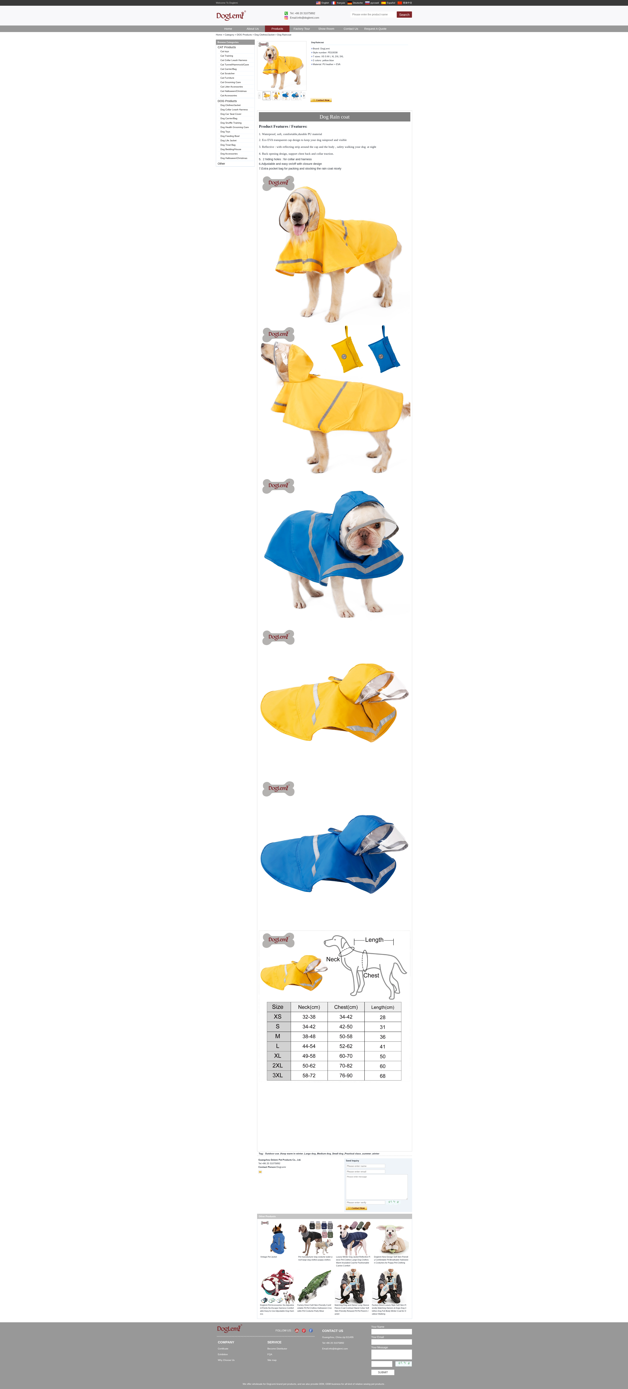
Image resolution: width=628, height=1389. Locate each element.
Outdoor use (272, 1153)
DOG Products (244, 34)
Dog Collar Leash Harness (234, 109)
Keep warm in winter (291, 1153)
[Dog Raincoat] (281, 66)
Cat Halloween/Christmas (233, 91)
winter (375, 1153)
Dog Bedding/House (230, 149)
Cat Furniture (227, 78)
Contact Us (351, 28)
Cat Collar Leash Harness (233, 60)
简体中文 (407, 2)
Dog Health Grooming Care (234, 127)
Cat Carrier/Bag (228, 69)
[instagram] (304, 1330)
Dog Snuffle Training (231, 122)
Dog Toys (225, 131)
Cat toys (224, 51)
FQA (269, 1354)
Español (391, 2)
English (325, 2)
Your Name (377, 1326)
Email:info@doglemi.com (304, 17)
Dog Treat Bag (228, 145)
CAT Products (227, 47)
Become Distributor (277, 1348)
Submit (383, 1372)
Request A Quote (375, 28)
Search (404, 15)
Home (228, 28)
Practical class (353, 1153)
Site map (272, 1360)
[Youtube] (297, 1330)
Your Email (377, 1337)
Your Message (379, 1347)
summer (366, 1153)
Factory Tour (302, 28)
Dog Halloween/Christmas (233, 158)
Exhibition (223, 1354)
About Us (253, 28)
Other (221, 163)
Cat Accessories (228, 95)
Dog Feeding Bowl (229, 136)
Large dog (310, 1153)
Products (277, 28)
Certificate (223, 1348)
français (341, 2)
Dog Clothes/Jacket (264, 34)
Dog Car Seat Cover (230, 114)
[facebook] (311, 1330)
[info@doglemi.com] (260, 1172)
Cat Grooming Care (230, 82)
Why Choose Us (226, 1360)
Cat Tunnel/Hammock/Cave (234, 64)
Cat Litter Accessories (231, 86)
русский (375, 2)
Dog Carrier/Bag (228, 118)
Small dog (337, 1153)
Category (229, 34)
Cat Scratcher (227, 73)
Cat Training (226, 55)
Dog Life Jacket (228, 140)
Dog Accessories (229, 153)
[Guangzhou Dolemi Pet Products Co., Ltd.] (231, 15)
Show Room (326, 28)
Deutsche (358, 2)
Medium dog (324, 1153)
